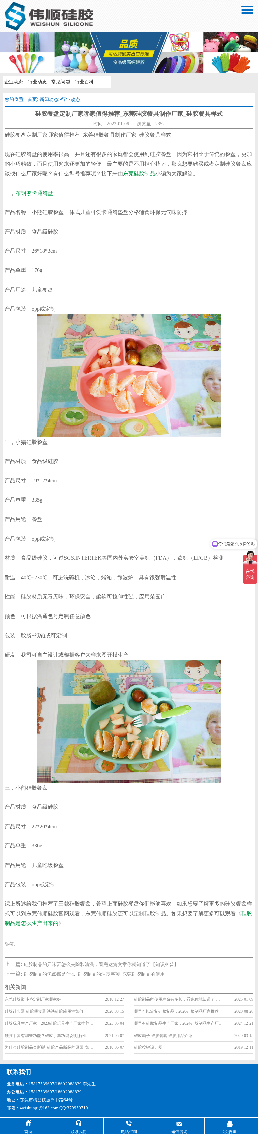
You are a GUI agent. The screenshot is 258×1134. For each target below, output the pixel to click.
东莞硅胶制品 (139, 173)
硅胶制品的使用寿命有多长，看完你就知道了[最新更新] (178, 999)
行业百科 (84, 81)
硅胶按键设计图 (148, 1047)
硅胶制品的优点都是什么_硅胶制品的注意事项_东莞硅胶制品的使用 (94, 974)
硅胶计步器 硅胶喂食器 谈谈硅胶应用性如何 (44, 1011)
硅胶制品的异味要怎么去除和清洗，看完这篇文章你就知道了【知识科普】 (101, 964)
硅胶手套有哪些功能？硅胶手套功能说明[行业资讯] (49, 1035)
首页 (32, 99)
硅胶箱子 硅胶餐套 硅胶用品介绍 (163, 1035)
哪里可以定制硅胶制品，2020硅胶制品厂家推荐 (176, 1011)
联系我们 (19, 1071)
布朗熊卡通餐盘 (34, 193)
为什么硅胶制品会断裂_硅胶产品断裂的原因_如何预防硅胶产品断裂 (49, 1047)
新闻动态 (49, 99)
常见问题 (60, 81)
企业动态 (13, 81)
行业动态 (37, 81)
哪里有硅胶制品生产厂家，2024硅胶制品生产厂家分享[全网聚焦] (178, 1023)
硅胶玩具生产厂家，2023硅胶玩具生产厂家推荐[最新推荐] (49, 1023)
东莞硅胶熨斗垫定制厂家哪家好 (33, 999)
